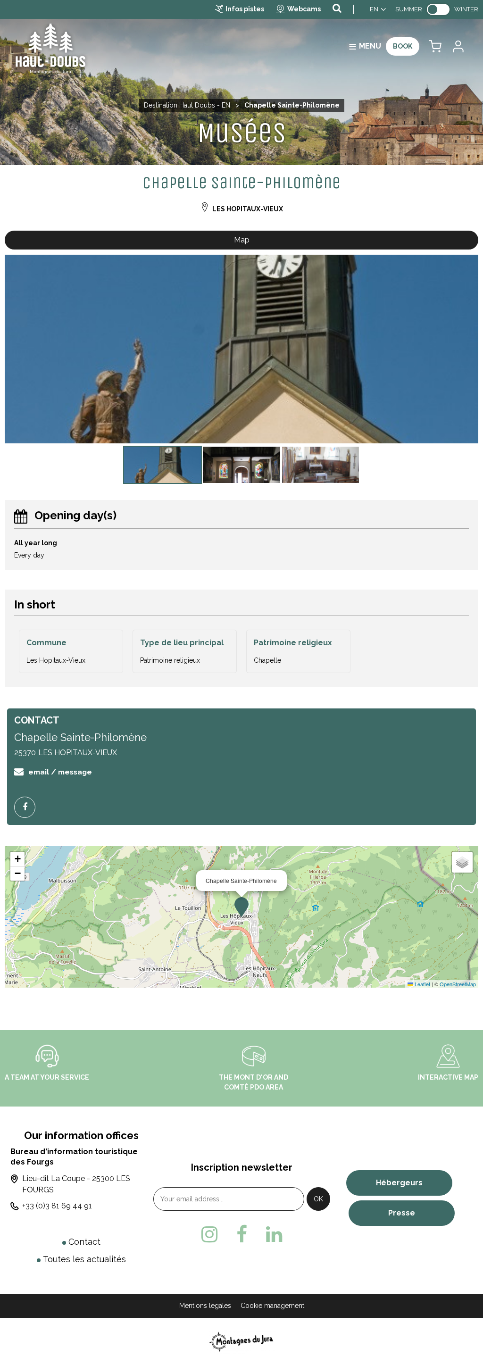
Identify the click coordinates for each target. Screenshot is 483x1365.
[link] (438, 9)
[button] (435, 46)
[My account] (457, 46)
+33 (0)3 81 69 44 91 (57, 1205)
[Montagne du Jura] (241, 1341)
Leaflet (421, 984)
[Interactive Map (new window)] (448, 1055)
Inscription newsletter (241, 1167)
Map (242, 239)
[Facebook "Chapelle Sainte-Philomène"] (28, 807)
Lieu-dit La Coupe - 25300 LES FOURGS (76, 1184)
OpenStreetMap (458, 984)
